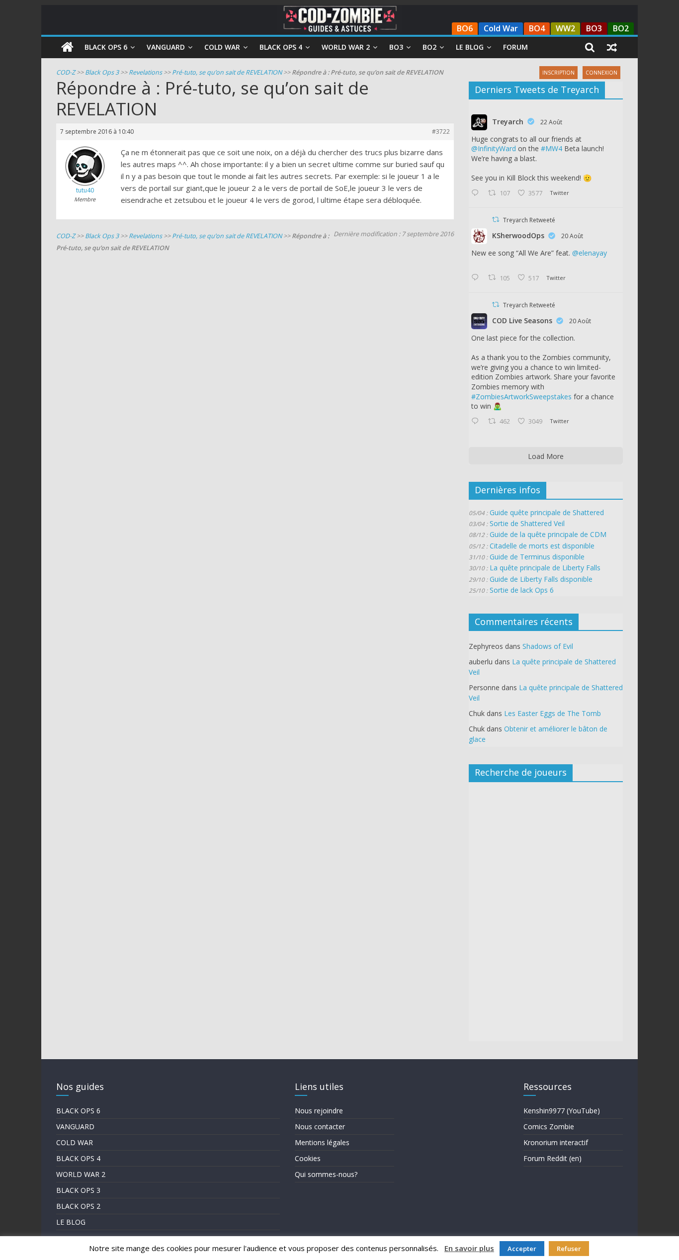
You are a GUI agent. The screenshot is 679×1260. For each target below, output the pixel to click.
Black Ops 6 (106, 47)
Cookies (308, 1158)
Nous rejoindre (319, 1110)
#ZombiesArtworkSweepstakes (521, 396)
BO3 (594, 28)
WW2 (565, 28)
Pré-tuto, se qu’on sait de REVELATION (227, 72)
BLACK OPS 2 (78, 1206)
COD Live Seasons (522, 320)
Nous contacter (320, 1126)
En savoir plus (469, 1248)
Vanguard (166, 47)
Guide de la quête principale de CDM (548, 534)
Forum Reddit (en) (552, 1158)
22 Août (551, 122)
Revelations (145, 72)
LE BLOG (70, 1222)
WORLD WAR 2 (80, 1174)
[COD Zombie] (67, 47)
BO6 (465, 28)
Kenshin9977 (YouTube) (561, 1110)
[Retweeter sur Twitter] (495, 219)
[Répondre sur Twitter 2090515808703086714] (477, 421)
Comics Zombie (548, 1126)
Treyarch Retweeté (529, 220)
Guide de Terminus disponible (537, 556)
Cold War (501, 28)
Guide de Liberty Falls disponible (541, 579)
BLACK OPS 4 (78, 1158)
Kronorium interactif (555, 1142)
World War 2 (346, 47)
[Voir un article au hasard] (612, 47)
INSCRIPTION (558, 72)
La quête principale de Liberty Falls (545, 567)
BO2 (621, 28)
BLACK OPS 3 (78, 1190)
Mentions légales (322, 1142)
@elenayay (589, 253)
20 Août (572, 236)
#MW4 (551, 148)
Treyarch (507, 121)
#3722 (441, 131)
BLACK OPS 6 (78, 1110)
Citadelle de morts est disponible (542, 545)
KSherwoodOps (518, 235)
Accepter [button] (522, 1248)
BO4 (537, 28)
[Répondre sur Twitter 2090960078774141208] (477, 193)
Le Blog (470, 47)
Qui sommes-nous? (326, 1174)
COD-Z (65, 72)
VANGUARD (75, 1126)
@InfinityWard (493, 148)
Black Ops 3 (102, 72)
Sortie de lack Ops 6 (522, 590)
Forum (515, 47)
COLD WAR (74, 1142)
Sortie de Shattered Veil (527, 523)
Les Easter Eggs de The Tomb (552, 713)
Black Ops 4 (280, 47)
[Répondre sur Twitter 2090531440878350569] (477, 277)
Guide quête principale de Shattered (547, 512)
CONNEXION (601, 72)
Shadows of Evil (547, 646)
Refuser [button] (569, 1248)
